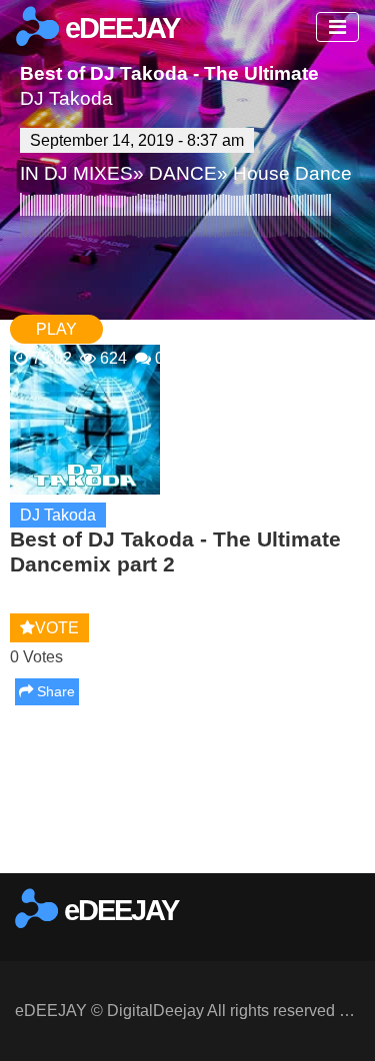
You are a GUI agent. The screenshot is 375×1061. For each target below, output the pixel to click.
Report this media (297, 852)
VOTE (57, 627)
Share (54, 691)
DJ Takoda (66, 98)
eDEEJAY (119, 28)
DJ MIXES (88, 173)
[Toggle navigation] (337, 27)
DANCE (183, 173)
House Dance (292, 173)
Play (56, 329)
